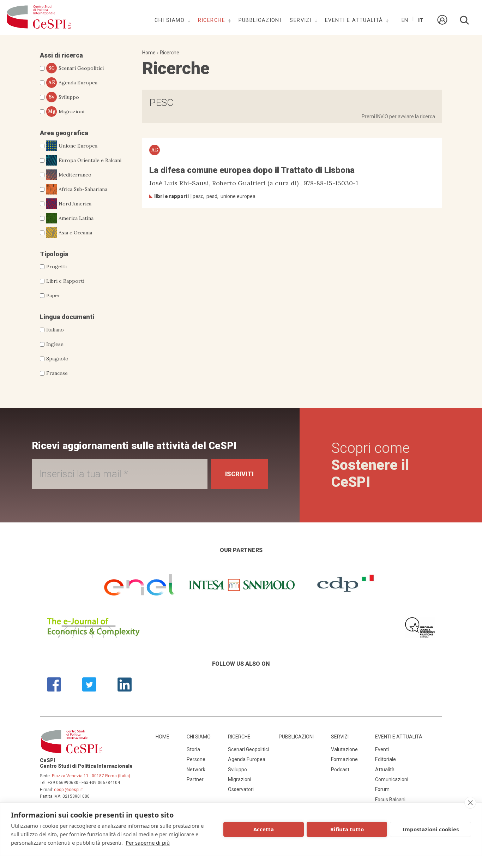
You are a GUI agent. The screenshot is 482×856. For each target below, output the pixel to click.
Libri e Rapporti (65, 281)
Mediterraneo (75, 175)
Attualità (384, 769)
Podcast (340, 769)
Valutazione (344, 749)
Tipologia (54, 254)
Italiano (55, 330)
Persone (196, 759)
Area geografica (64, 133)
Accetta (263, 829)
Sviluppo (64, 97)
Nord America (75, 203)
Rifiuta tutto (347, 829)
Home (149, 52)
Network (196, 769)
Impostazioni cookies (431, 829)
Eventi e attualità (355, 20)
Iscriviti (239, 474)
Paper (53, 295)
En (405, 20)
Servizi (302, 20)
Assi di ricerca (61, 55)
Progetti (56, 266)
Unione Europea (78, 146)
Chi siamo (170, 20)
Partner (195, 779)
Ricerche (212, 20)
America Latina (76, 218)
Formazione (344, 759)
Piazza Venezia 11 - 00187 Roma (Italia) (91, 775)
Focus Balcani (390, 799)
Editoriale (385, 759)
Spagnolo (57, 358)
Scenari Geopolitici (76, 68)
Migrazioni (66, 111)
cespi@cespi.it (68, 789)
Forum (382, 789)
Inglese (55, 344)
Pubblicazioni (260, 20)
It (420, 20)
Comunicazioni (391, 779)
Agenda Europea (73, 82)
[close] (470, 803)
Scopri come (370, 465)
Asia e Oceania (75, 232)
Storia (193, 749)
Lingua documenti (67, 317)
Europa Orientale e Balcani (90, 160)
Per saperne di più (148, 842)
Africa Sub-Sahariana (83, 189)
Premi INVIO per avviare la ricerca (398, 116)
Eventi (382, 749)
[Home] (39, 17)
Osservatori (241, 789)
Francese (57, 373)
